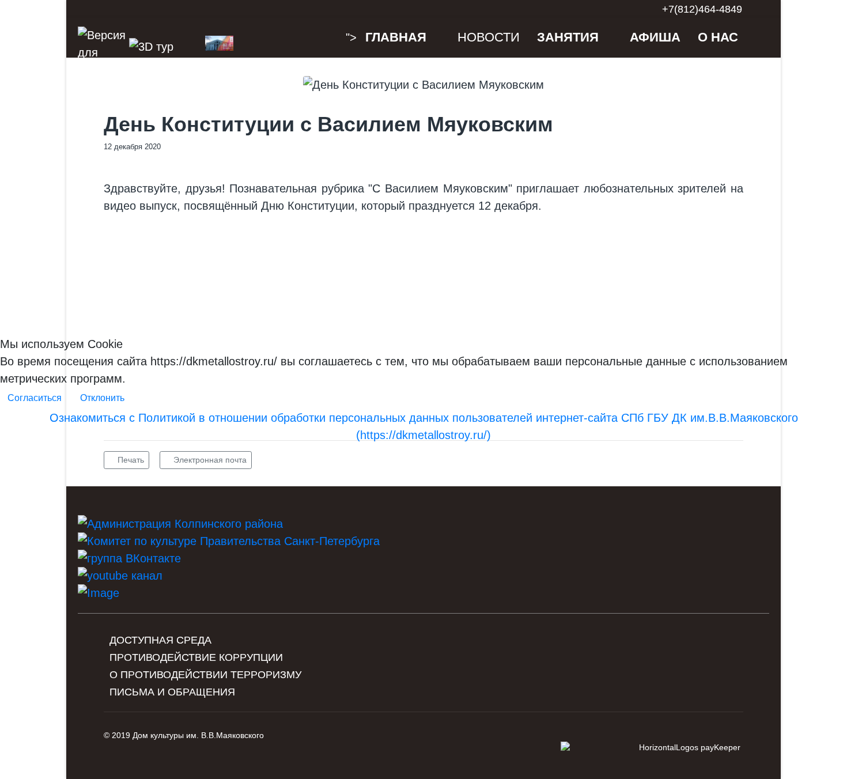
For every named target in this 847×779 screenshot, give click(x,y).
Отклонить (102, 398)
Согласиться (34, 398)
